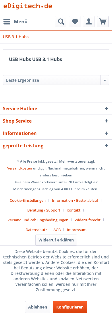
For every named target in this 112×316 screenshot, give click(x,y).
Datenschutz (36, 229)
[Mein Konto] (88, 21)
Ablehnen (37, 307)
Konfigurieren (70, 307)
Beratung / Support (43, 210)
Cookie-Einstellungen (28, 200)
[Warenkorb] (103, 21)
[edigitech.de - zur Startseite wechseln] (29, 8)
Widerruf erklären (56, 240)
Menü (21, 21)
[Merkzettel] (74, 21)
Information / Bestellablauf (75, 200)
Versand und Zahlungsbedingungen (37, 219)
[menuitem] (15, 21)
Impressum (76, 229)
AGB (57, 229)
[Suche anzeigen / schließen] (60, 21)
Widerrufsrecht (88, 219)
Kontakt (73, 210)
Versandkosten (19, 168)
